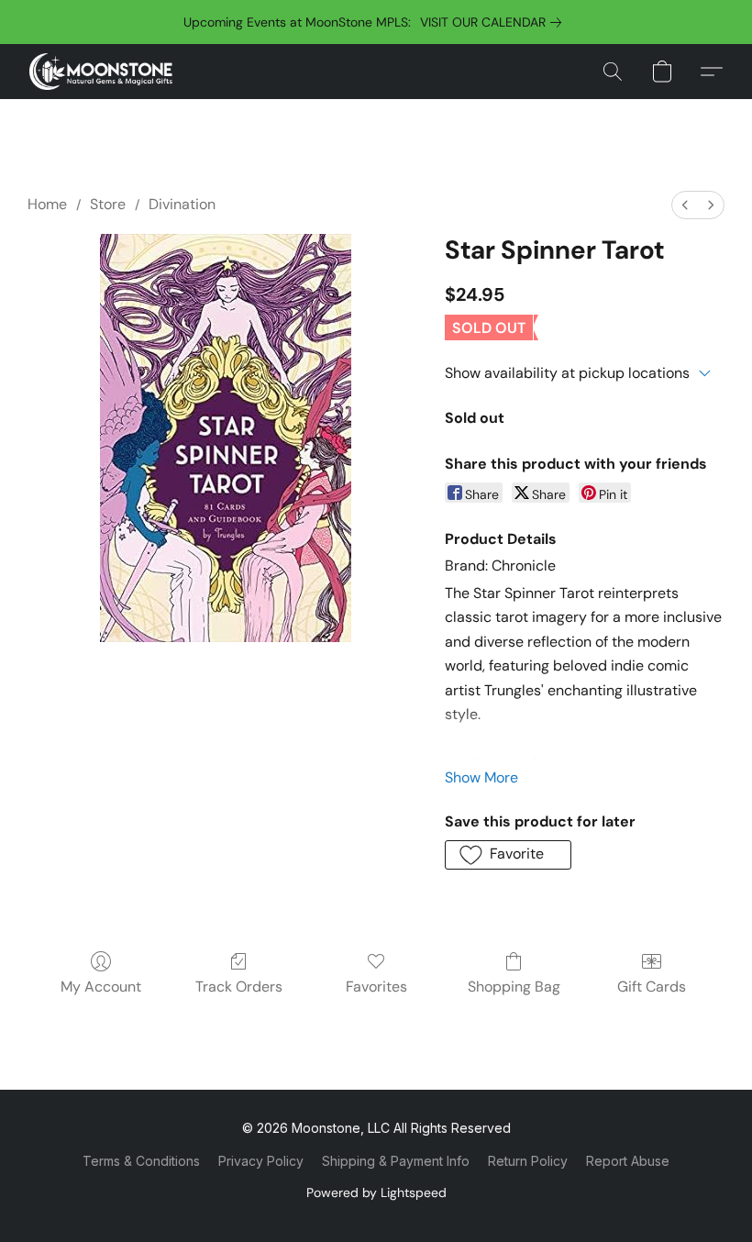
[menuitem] (685, 205)
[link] (494, 22)
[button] (100, 71)
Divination (182, 204)
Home (47, 204)
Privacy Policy (261, 1161)
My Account (101, 986)
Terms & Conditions (141, 1161)
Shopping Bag (514, 986)
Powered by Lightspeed (376, 1192)
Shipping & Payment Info (396, 1161)
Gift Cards (651, 986)
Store (108, 204)
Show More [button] (481, 777)
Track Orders (238, 986)
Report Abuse (627, 1161)
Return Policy (528, 1161)
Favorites (376, 986)
